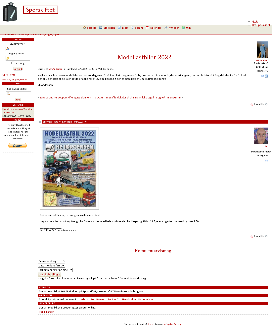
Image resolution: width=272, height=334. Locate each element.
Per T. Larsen (46, 311)
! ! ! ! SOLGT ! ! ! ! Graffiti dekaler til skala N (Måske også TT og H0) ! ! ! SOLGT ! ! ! (135, 97)
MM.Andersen (262, 60)
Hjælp (255, 21)
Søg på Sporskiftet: (17, 88)
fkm (56, 121)
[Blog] (266, 77)
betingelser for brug (172, 324)
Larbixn (84, 299)
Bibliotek (109, 27)
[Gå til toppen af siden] (266, 104)
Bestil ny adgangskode (14, 79)
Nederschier (145, 299)
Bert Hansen (98, 299)
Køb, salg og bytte (49, 34)
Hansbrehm (129, 299)
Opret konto (9, 74)
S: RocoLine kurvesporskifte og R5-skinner (65, 97)
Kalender (155, 27)
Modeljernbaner (29, 34)
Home (5, 34)
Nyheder (174, 27)
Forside (91, 27)
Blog (125, 27)
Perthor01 (114, 299)
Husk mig (19, 63)
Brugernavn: (17, 43)
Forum (139, 27)
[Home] (30, 21)
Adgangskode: (17, 53)
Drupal (151, 324)
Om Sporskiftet (261, 25)
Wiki (188, 27)
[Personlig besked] (262, 77)
